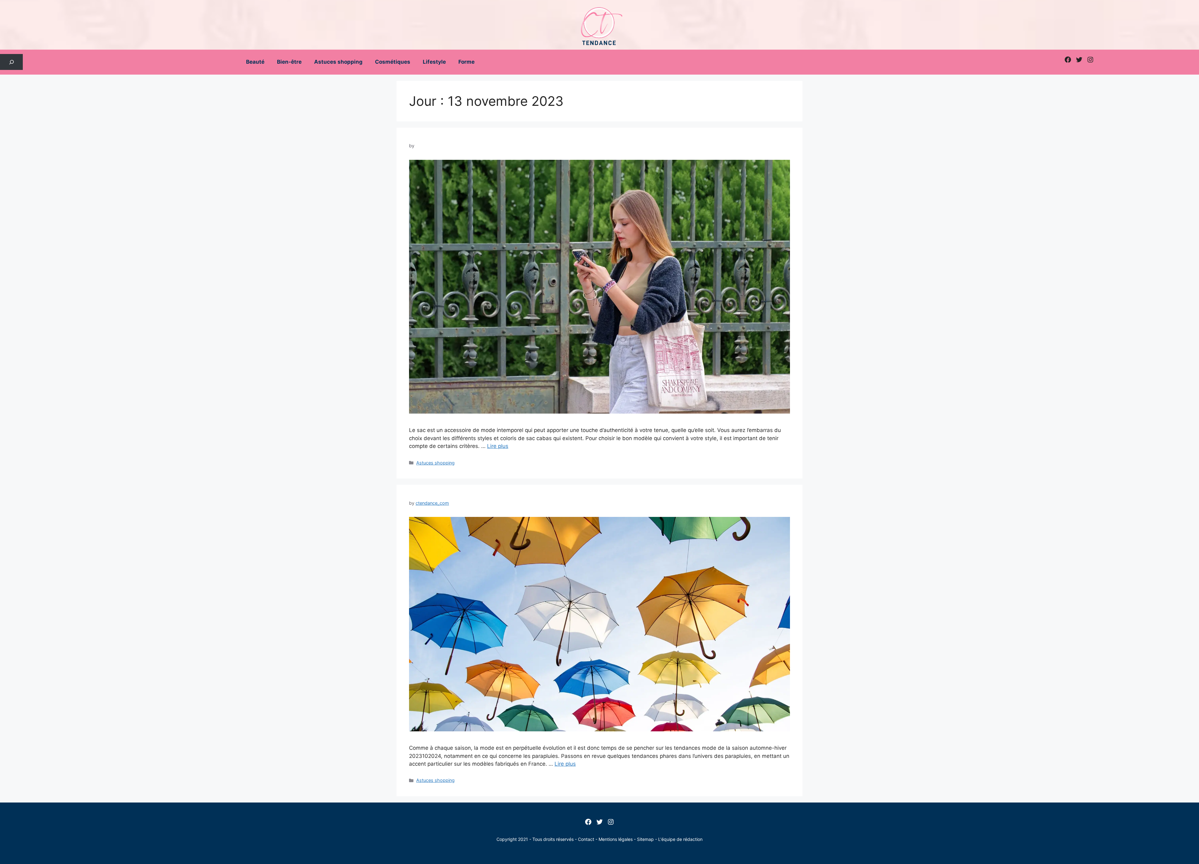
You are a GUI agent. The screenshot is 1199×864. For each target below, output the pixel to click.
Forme (466, 62)
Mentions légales (616, 839)
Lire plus (497, 446)
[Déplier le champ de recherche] (11, 62)
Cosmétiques (392, 62)
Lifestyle (434, 62)
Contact (586, 839)
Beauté (255, 62)
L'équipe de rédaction (680, 839)
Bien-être (289, 62)
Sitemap (645, 839)
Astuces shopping (338, 62)
